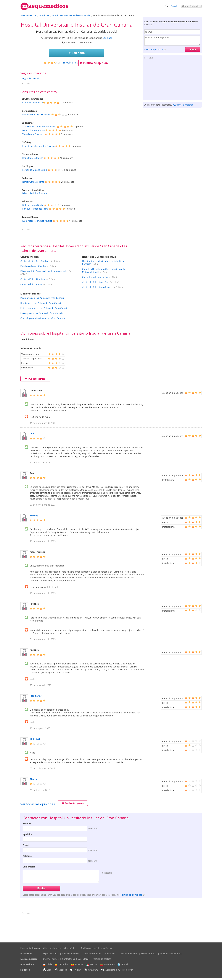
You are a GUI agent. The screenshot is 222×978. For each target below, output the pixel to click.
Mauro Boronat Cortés (33, 130)
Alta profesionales (191, 6)
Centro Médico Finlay (31, 284)
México (93, 964)
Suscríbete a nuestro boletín (119, 969)
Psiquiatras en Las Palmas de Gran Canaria (42, 297)
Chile (49, 964)
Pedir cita (78, 53)
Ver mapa (107, 37)
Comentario (29, 866)
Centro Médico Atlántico (32, 279)
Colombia (63, 964)
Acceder (175, 6)
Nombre (27, 823)
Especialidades (50, 953)
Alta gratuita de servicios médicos (60, 948)
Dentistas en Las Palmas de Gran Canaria (41, 303)
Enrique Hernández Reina (35, 208)
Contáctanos (68, 958)
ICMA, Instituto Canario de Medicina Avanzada (43, 271)
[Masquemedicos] (44, 9)
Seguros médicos (71, 953)
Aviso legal (83, 958)
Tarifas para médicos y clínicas (96, 948)
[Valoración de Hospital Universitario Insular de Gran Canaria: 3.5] (53, 62)
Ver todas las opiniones (37, 804)
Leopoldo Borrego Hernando (36, 114)
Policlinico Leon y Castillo (33, 266)
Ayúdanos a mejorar (183, 104)
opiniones (70, 62)
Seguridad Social (30, 78)
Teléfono (27, 855)
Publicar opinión (36, 378)
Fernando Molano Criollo (34, 169)
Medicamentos (148, 953)
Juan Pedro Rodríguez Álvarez (37, 220)
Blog (49, 969)
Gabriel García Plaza (32, 102)
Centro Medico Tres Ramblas (35, 261)
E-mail (26, 845)
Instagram (92, 969)
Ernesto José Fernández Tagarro (38, 146)
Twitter (77, 969)
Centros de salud (128, 953)
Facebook (62, 969)
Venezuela (109, 964)
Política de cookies (102, 958)
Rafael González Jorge (33, 181)
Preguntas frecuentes (171, 953)
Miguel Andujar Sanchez (34, 193)
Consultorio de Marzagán (95, 277)
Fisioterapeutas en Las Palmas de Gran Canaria (44, 308)
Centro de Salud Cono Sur (95, 282)
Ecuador (79, 964)
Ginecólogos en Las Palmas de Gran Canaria (42, 318)
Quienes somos (51, 958)
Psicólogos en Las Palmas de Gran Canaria (41, 313)
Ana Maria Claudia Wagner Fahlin (39, 126)
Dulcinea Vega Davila (32, 205)
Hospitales (110, 953)
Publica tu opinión (95, 63)
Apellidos (27, 834)
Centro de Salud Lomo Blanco (97, 287)
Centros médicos (92, 953)
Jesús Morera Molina (32, 157)
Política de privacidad (153, 49)
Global (124, 964)
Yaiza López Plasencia (33, 134)
